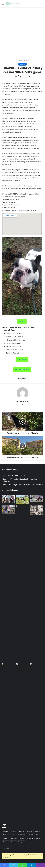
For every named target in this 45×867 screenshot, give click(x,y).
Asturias (22, 378)
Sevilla (22, 838)
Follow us (5, 848)
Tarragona (30, 838)
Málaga (5, 838)
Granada (12, 835)
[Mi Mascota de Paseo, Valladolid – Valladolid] (8, 499)
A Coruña (5, 831)
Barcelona (29, 831)
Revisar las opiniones (22, 369)
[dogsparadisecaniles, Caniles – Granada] (8, 666)
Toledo (38, 838)
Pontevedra (13, 838)
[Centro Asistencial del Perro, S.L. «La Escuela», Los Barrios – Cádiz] (8, 509)
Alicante (13, 831)
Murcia (37, 835)
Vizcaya (13, 842)
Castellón (38, 831)
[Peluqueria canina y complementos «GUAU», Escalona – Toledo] (36, 510)
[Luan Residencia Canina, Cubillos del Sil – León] (36, 498)
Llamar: (21, 321)
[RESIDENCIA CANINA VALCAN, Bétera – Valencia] (22, 583)
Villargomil (25, 60)
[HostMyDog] (13, 3)
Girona (5, 835)
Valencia (5, 842)
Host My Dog (22, 401)
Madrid (30, 835)
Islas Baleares (21, 835)
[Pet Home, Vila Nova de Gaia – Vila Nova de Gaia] (36, 741)
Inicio (19, 60)
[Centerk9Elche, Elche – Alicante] (22, 499)
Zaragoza (21, 842)
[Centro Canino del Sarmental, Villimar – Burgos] (22, 741)
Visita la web (22, 359)
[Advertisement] (22, 32)
